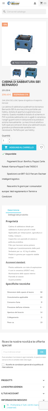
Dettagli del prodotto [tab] (18, 214)
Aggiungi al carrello (19, 147)
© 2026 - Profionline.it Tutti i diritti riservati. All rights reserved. (23, 406)
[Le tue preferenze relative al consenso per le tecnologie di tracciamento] (4, 406)
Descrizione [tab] (13, 210)
